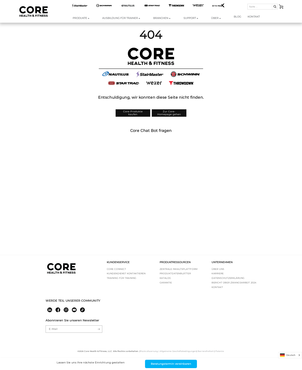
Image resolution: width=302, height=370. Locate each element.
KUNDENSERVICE (118, 262)
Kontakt (254, 16)
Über (215, 18)
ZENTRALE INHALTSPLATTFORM (179, 269)
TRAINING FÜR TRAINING (122, 278)
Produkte (80, 18)
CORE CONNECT (116, 269)
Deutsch (291, 355)
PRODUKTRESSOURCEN (175, 262)
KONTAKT (217, 287)
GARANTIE (166, 282)
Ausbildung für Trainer (120, 18)
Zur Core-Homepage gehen (169, 113)
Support (190, 18)
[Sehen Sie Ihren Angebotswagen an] (281, 6)
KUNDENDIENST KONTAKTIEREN (126, 273)
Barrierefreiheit (206, 351)
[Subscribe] (98, 329)
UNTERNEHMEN (222, 262)
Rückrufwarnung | (149, 351)
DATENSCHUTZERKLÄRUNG (228, 278)
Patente (219, 351)
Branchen (160, 18)
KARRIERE (218, 273)
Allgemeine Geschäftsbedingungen (178, 351)
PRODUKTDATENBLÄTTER (175, 273)
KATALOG (165, 278)
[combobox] (290, 355)
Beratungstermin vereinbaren (171, 363)
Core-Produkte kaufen (133, 113)
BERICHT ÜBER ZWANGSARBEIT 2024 (234, 282)
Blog (237, 16)
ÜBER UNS (218, 269)
